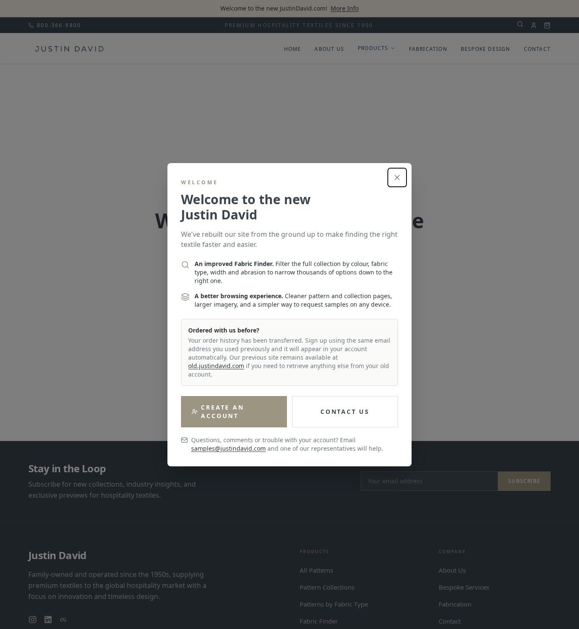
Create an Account (222, 411)
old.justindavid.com (216, 366)
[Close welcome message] (397, 177)
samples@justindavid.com (228, 448)
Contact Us (345, 411)
